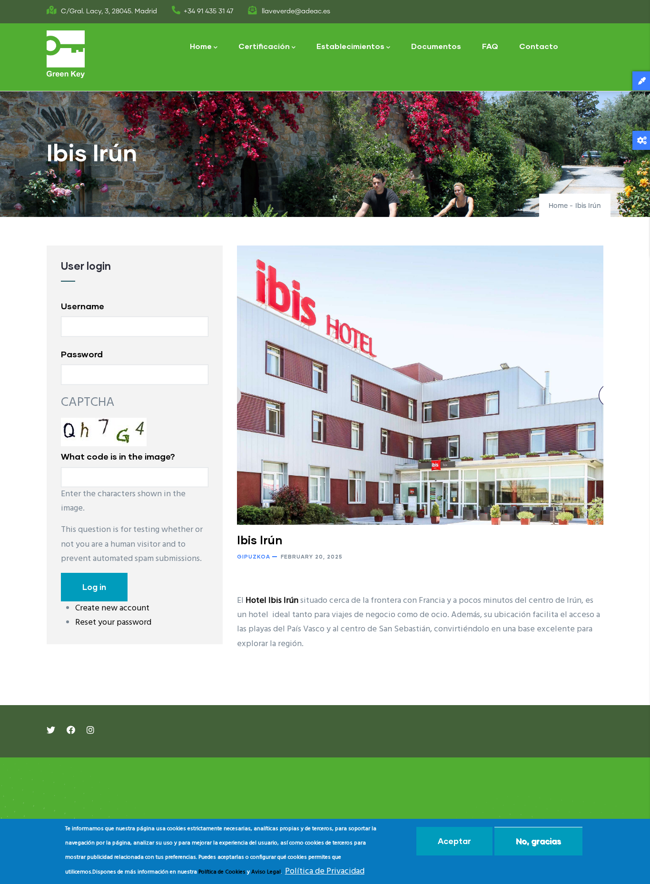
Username (82, 306)
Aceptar (454, 841)
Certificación (264, 45)
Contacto (538, 45)
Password (82, 354)
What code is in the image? (118, 456)
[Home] (66, 54)
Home (201, 45)
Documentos (436, 45)
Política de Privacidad (324, 871)
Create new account (112, 608)
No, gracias (538, 841)
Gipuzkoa (253, 556)
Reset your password (113, 622)
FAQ (490, 45)
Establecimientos (350, 45)
